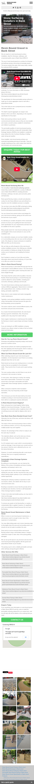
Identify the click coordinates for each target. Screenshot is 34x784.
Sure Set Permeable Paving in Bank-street (15, 779)
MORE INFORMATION (17, 335)
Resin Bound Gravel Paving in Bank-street (14, 767)
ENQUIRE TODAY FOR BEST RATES (17, 151)
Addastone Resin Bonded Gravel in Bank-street (17, 777)
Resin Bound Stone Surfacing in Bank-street (14, 770)
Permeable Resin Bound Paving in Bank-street (15, 772)
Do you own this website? (11, 637)
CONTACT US (17, 620)
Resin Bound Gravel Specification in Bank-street (15, 774)
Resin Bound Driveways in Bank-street (12, 769)
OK (26, 637)
